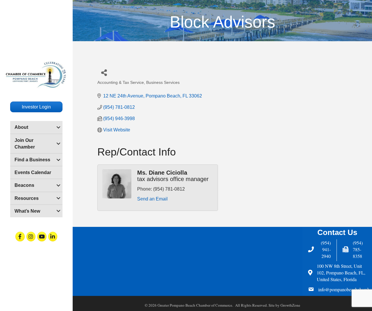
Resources (27, 198)
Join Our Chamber (25, 143)
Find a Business (32, 159)
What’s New (27, 211)
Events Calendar (33, 172)
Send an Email (152, 198)
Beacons (24, 185)
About (21, 127)
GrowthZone (290, 305)
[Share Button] (103, 72)
